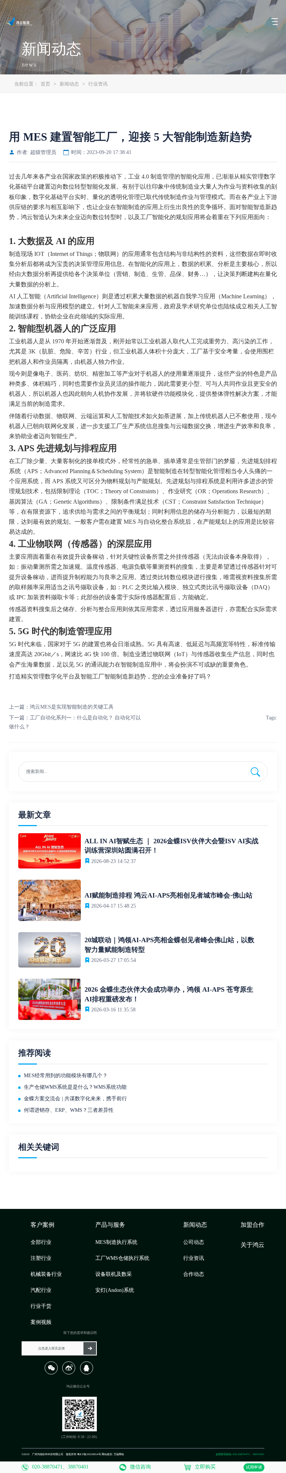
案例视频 (41, 1322)
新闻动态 (69, 84)
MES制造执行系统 (116, 1242)
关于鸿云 (252, 1245)
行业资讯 (98, 84)
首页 (45, 84)
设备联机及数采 (113, 1274)
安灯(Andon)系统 (114, 1290)
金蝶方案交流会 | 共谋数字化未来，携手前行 (75, 1098)
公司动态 (193, 1242)
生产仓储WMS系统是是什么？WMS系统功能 (75, 1087)
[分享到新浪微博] (70, 1373)
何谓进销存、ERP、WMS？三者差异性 (69, 1110)
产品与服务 (110, 1225)
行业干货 (41, 1306)
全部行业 (41, 1242)
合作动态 (193, 1274)
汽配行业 (41, 1290)
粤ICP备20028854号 (89, 1454)
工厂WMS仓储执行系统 (122, 1258)
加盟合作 (252, 1225)
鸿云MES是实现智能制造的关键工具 (72, 707)
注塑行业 (41, 1258)
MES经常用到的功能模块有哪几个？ (66, 1075)
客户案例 (42, 1225)
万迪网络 (119, 1454)
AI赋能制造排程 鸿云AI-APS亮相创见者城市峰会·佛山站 (168, 895)
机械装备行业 (46, 1274)
